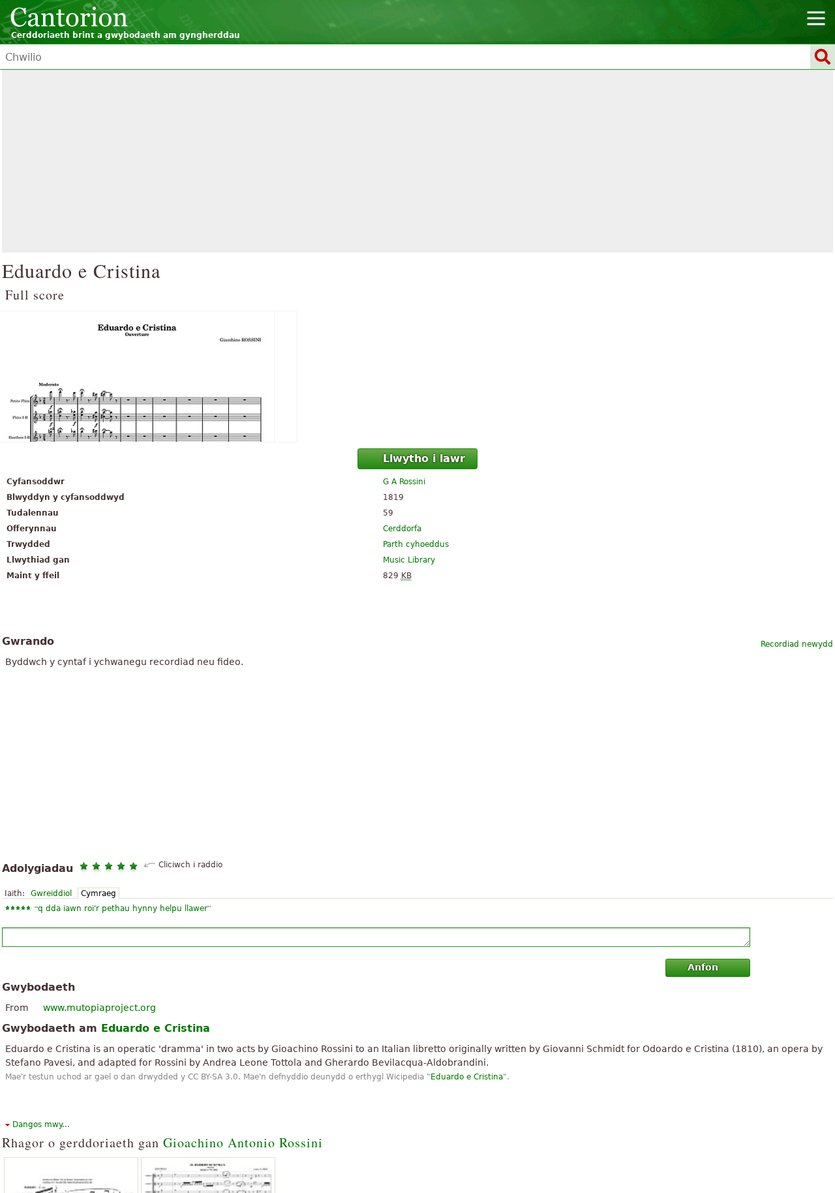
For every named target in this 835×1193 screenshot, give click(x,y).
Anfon (703, 967)
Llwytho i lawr (424, 458)
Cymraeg (98, 893)
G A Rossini (404, 481)
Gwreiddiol (51, 893)
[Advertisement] (417, 161)
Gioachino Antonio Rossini (243, 1142)
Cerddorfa (402, 528)
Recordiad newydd (797, 644)
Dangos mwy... (41, 1124)
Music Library (409, 560)
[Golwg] (417, 376)
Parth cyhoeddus (416, 544)
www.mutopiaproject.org (99, 1007)
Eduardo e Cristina (467, 1076)
